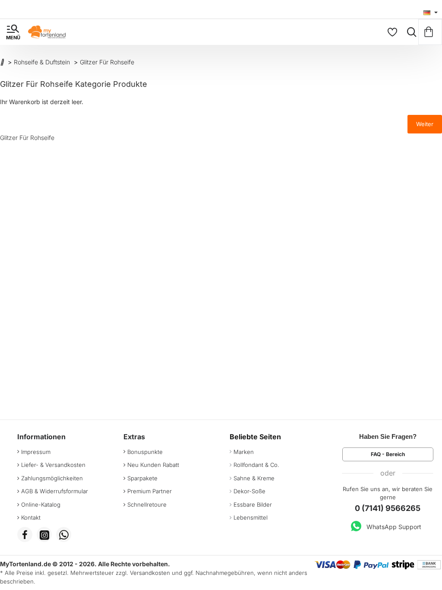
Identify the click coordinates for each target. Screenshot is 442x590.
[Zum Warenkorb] (430, 32)
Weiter (424, 124)
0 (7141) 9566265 (387, 508)
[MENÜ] (13, 32)
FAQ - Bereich (388, 454)
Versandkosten (150, 572)
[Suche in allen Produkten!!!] (409, 32)
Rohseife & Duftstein (42, 62)
